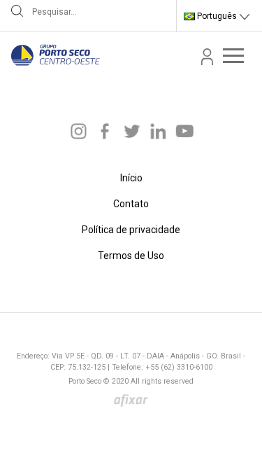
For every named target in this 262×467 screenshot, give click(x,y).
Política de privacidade (131, 229)
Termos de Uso (131, 255)
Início (131, 177)
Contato (131, 203)
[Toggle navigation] (233, 55)
